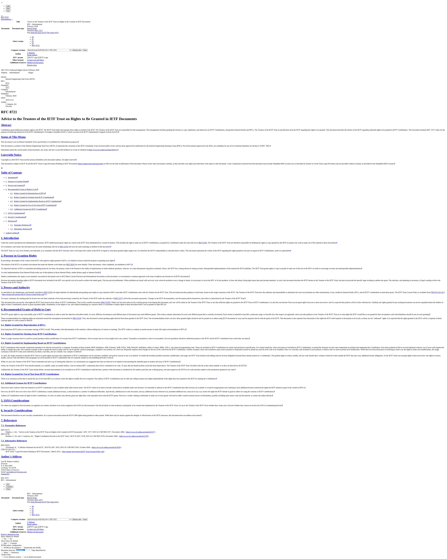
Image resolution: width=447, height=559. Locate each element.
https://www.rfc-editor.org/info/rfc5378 (133, 436)
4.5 (11, 209)
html (31, 60)
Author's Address (12, 233)
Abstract (6, 124)
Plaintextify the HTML (32, 548)
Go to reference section (12, 557)
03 (33, 43)
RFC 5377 (39, 31)
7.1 (11, 225)
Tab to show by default (9, 541)
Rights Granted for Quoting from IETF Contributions (33, 197)
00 (33, 37)
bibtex (41, 60)
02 (33, 41)
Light (8, 6)
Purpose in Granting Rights (18, 181)
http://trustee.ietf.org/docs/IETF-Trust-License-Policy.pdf (83, 452)
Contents (13, 543)
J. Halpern (31, 53)
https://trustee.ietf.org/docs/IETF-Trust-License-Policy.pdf (23, 294)
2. (2, 255)
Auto (8, 11)
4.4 (11, 205)
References (12, 221)
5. (2, 400)
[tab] (8, 484)
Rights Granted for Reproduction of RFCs (29, 193)
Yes (5, 539)
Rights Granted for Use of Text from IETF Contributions (35, 205)
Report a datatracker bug (10, 534)
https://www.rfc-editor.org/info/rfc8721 (103, 150)
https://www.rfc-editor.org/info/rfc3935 (106, 447)
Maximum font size (8, 550)
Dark (8, 8)
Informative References (22, 229)
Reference (15, 553)
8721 (7, 83)
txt (28, 60)
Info (5, 543)
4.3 (11, 201)
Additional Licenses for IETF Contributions (30, 209)
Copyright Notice (11, 154)
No (11, 539)
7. (2, 420)
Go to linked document (32, 557)
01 (33, 39)
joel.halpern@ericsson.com (16, 472)
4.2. (3, 334)
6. (2, 410)
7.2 (11, 229)
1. (2, 237)
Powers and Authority (16, 185)
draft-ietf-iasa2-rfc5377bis (40, 33)
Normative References (22, 225)
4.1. (3, 325)
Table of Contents (11, 172)
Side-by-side (77, 50)
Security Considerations (16, 217)
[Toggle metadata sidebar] (2, 15)
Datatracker (5, 474)
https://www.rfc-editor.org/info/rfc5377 (140, 432)
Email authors (32, 55)
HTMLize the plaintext (12, 548)
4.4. (3, 374)
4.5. (3, 383)
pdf (37, 60)
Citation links (6, 555)
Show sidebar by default (10, 536)
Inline (85, 50)
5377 (7, 87)
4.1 (11, 193)
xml (34, 60)
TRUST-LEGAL (437, 292)
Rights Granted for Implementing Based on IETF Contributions (37, 201)
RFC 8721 (6, 18)
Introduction (12, 178)
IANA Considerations (16, 213)
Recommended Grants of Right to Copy (22, 189)
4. (2, 309)
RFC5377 (118, 298)
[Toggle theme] (2, 2)
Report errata (32, 28)
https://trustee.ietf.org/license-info (90, 164)
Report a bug (32, 65)
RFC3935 (70, 265)
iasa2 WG (54, 33)
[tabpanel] (223, 513)
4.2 (11, 197)
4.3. (3, 343)
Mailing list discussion (35, 63)
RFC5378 (202, 243)
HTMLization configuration (11, 545)
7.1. (3, 425)
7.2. (3, 441)
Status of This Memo (13, 136)
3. (2, 287)
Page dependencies (39, 550)
